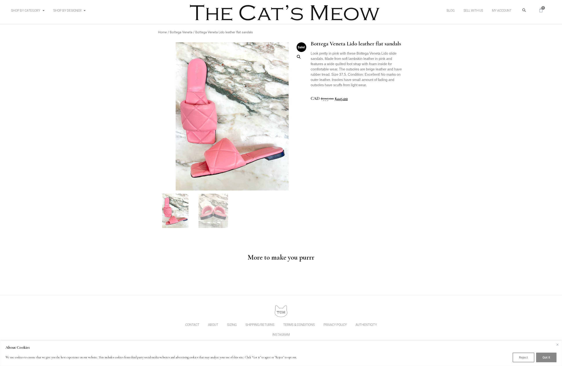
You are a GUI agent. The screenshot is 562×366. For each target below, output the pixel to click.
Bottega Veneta (181, 32)
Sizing (232, 325)
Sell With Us (473, 10)
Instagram (281, 334)
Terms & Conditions (299, 325)
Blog (451, 10)
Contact (192, 325)
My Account (502, 10)
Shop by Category (25, 10)
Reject (523, 357)
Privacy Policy (335, 325)
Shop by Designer (67, 10)
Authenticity (366, 325)
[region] (281, 353)
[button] (524, 10)
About (213, 325)
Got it (546, 357)
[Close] (557, 344)
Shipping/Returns (259, 325)
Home (162, 32)
